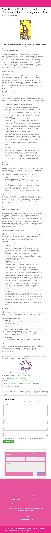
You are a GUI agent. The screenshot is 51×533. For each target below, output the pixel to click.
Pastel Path (6, 15)
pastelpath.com (24, 358)
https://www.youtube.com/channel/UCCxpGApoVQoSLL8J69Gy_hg (24, 383)
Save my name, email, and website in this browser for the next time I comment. (24, 438)
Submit (41, 474)
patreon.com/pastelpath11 (14, 386)
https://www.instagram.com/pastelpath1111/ (20, 381)
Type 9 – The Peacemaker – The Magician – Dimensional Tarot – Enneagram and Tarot (37, 392)
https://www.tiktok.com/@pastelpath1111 (17, 378)
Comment (6, 404)
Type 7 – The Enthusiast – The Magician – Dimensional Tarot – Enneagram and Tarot (13, 392)
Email (5, 427)
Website (5, 434)
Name (5, 420)
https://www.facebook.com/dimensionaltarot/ (20, 375)
